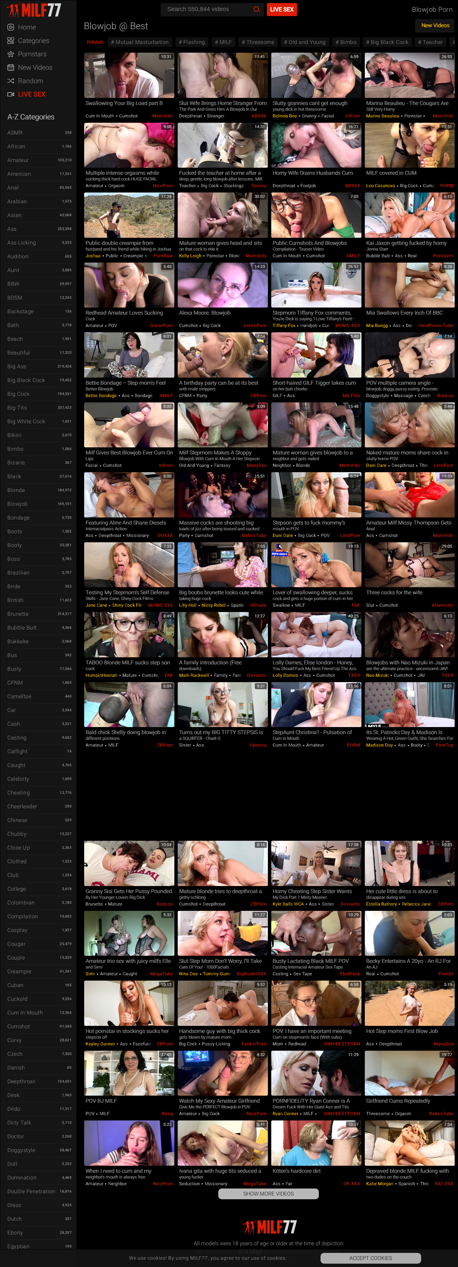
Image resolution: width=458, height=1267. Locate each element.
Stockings (233, 185)
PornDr (446, 973)
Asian (14, 215)
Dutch (14, 1219)
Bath (13, 325)
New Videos (35, 67)
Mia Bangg (377, 325)
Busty (14, 669)
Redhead (296, 1043)
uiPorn (352, 115)
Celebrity (18, 779)
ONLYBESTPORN (342, 1043)
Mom (278, 1043)
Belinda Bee (285, 115)
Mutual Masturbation (141, 42)
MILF (225, 42)
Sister (185, 745)
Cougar (16, 944)
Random (30, 81)
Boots (14, 531)
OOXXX (165, 535)
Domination (22, 1177)
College (16, 889)
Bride (13, 586)
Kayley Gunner (100, 1043)
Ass (12, 229)
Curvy (14, 1040)
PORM (447, 185)
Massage (403, 395)
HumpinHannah (102, 675)
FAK (356, 605)
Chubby (16, 834)
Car (11, 710)
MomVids (162, 115)
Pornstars (32, 54)
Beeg (167, 1113)
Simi (90, 973)
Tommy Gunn (217, 973)
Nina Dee (189, 973)
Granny (309, 115)
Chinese (17, 820)
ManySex (257, 465)
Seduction (190, 1183)
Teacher (432, 42)
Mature (129, 675)
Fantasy (221, 465)
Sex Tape (302, 973)
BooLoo (445, 395)
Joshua (93, 255)
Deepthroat (21, 1081)
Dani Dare (377, 465)
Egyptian (18, 1246)
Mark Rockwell (194, 675)
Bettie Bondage (101, 395)
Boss (13, 559)
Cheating (18, 792)
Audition (17, 256)
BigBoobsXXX (252, 973)
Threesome (259, 42)
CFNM (15, 682)
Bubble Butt (22, 627)
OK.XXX (351, 1183)
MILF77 (41, 10)
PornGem (443, 255)
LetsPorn (444, 465)
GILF (278, 395)
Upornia (258, 745)
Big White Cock (26, 421)
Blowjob (17, 504)
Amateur (18, 160)
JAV (420, 675)
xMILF (353, 255)
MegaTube (161, 973)
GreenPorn (161, 325)
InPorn (166, 465)
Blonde (16, 490)
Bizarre (16, 462)
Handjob (309, 325)
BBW (13, 284)
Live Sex (32, 94)
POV (112, 325)
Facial (327, 115)
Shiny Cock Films (129, 605)
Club (13, 875)
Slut (371, 605)
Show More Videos (268, 1194)
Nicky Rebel (214, 605)
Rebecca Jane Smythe (424, 903)
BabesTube (254, 535)
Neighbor (282, 465)
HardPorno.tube (436, 325)
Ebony (15, 1232)
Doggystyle (21, 1150)
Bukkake (18, 641)
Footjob (307, 185)
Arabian (17, 201)
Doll (12, 1164)
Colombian (21, 902)
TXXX (354, 675)
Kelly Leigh (191, 255)
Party (201, 395)
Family (221, 675)
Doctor (15, 1136)
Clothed (17, 861)
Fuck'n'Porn (254, 1043)
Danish (16, 1067)
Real (412, 255)
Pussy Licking (215, 1043)
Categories (33, 41)
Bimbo (15, 449)
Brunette (17, 614)
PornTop (445, 745)
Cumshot (18, 1026)
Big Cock (18, 394)
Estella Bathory (382, 903)
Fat (288, 1183)
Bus (12, 655)
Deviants (257, 675)
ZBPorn (258, 395)
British (15, 600)
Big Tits (17, 407)
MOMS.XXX (347, 325)
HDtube (258, 605)
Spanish (406, 1183)
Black (14, 476)
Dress (14, 1205)
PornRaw (163, 255)
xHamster (443, 605)
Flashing (193, 42)
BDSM (14, 297)
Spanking (239, 605)
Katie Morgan (380, 1183)
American (19, 174)
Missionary (137, 535)
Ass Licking (21, 242)
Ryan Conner (286, 1113)
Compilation (22, 916)
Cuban (15, 985)
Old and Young (306, 42)
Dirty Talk (19, 1122)
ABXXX (259, 115)
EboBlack (350, 973)
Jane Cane (96, 605)
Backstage (20, 311)
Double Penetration (31, 1191)
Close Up (18, 847)
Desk (13, 1095)
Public (112, 255)
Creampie (19, 971)
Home (27, 27)
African (16, 146)
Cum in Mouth (25, 1012)
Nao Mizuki (378, 675)
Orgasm (116, 185)
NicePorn (163, 185)
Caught (16, 765)
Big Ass (16, 366)
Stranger (215, 115)
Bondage (18, 517)
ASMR (14, 132)
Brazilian (18, 572)
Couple (16, 957)
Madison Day (380, 745)
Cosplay (17, 930)
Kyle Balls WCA (289, 903)
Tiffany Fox (284, 325)
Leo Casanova (381, 185)
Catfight (17, 751)
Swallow (282, 605)
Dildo (13, 1109)
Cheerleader (22, 806)
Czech (15, 1054)
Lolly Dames (286, 675)
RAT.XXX (444, 1183)
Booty (14, 545)
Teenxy (259, 185)
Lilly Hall (188, 605)
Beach (15, 339)
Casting (17, 737)
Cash (13, 724)
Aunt (13, 270)
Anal (13, 187)
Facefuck (142, 1043)
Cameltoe (19, 696)
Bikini (14, 435)
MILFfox (351, 395)
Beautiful (18, 352)
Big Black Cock (26, 380)
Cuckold (17, 999)
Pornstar (413, 115)
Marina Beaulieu (383, 115)
